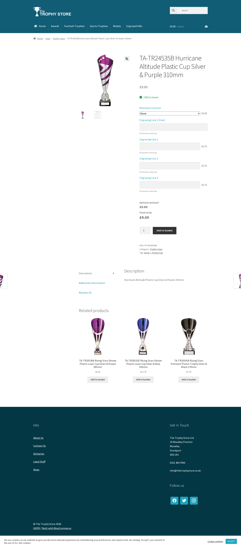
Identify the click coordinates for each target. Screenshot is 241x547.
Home (40, 38)
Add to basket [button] (98, 379)
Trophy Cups (59, 38)
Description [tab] (85, 273)
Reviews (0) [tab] (85, 292)
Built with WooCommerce (56, 528)
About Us (38, 437)
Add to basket (165, 230)
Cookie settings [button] (215, 541)
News (36, 469)
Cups (47, 38)
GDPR (36, 528)
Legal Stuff (39, 461)
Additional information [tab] (92, 283)
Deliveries (38, 453)
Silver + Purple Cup (153, 252)
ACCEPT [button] (231, 541)
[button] (127, 58)
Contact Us (39, 445)
